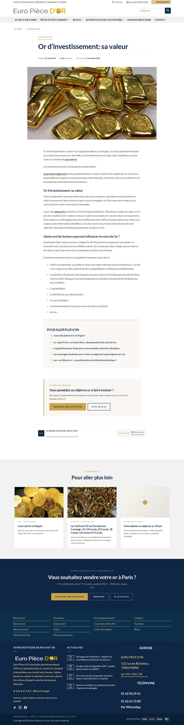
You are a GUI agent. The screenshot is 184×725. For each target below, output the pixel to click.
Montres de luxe (21, 634)
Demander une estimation (67, 407)
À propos (139, 623)
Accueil (18, 29)
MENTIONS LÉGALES (20, 716)
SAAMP (17, 701)
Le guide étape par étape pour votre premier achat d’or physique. (86, 348)
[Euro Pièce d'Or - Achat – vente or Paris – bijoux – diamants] (39, 10)
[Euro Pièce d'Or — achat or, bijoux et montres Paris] (36, 658)
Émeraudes (59, 623)
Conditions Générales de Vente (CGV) (54, 716)
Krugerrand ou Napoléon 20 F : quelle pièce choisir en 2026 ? (95, 667)
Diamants (59, 618)
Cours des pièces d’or (105, 623)
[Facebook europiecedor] (25, 708)
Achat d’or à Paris (26, 19)
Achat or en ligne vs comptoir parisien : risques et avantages (96, 686)
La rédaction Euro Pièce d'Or (61, 431)
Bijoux (77, 19)
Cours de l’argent (103, 629)
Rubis (57, 629)
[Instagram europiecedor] (20, 708)
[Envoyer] (168, 11)
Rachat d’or (19, 618)
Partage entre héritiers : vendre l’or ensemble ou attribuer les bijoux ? (94, 658)
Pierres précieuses (63, 634)
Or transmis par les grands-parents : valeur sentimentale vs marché (94, 677)
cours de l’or (71, 159)
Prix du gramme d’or (104, 618)
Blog (136, 629)
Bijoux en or (19, 623)
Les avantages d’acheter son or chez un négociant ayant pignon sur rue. (89, 354)
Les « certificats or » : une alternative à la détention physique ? (85, 360)
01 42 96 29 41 (99, 407)
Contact (160, 19)
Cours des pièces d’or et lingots (69, 335)
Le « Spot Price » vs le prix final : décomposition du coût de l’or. (85, 342)
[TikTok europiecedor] (14, 708)
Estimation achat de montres (104, 19)
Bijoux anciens (20, 629)
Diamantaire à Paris (139, 19)
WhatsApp (99, 597)
